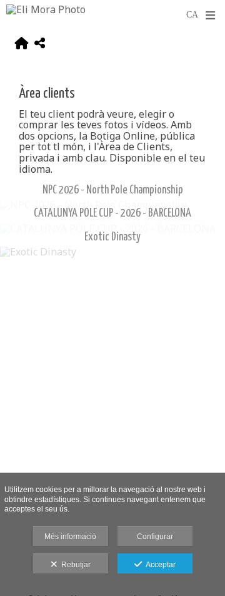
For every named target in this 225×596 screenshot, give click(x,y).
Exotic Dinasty (112, 237)
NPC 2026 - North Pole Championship (112, 190)
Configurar (155, 536)
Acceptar (159, 564)
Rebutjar (74, 564)
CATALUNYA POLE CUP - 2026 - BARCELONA (112, 213)
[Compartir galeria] (39, 45)
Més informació (70, 536)
